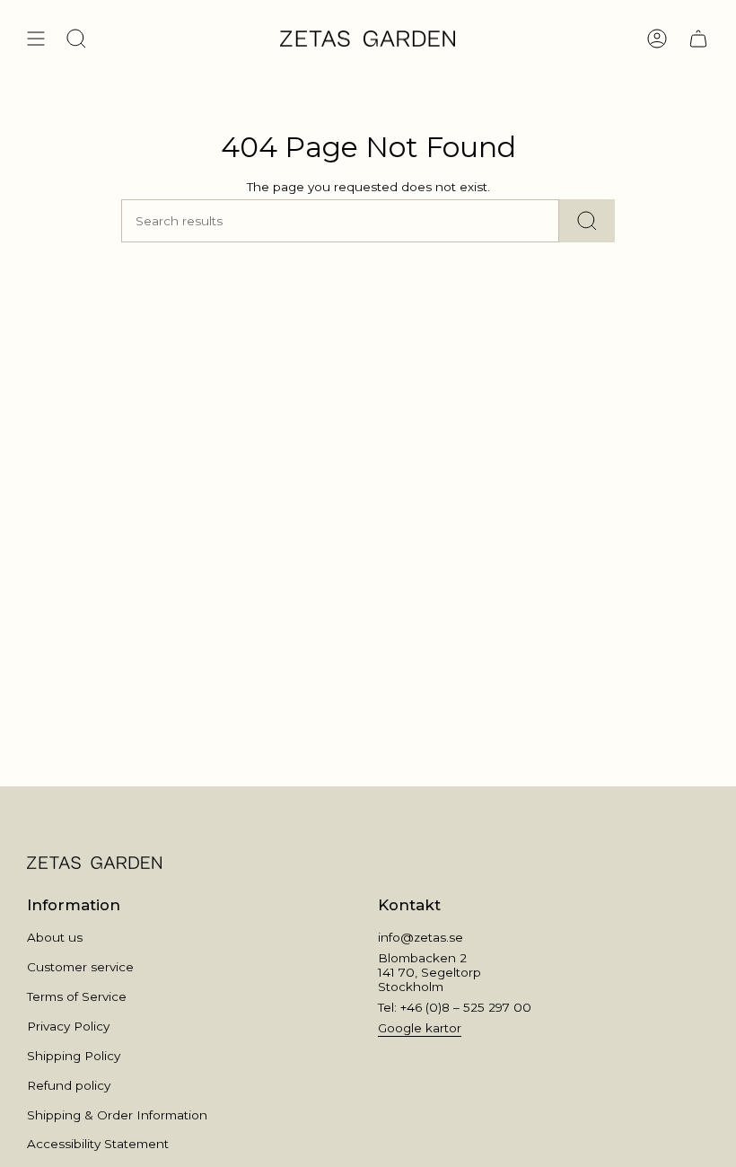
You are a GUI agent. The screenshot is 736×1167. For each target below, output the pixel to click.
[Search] (587, 220)
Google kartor (419, 1028)
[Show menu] (36, 38)
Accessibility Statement (98, 1143)
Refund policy (68, 1085)
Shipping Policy (73, 1056)
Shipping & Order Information (117, 1115)
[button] (76, 38)
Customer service (80, 967)
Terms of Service (77, 996)
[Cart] (698, 38)
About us (55, 937)
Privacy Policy (68, 1026)
